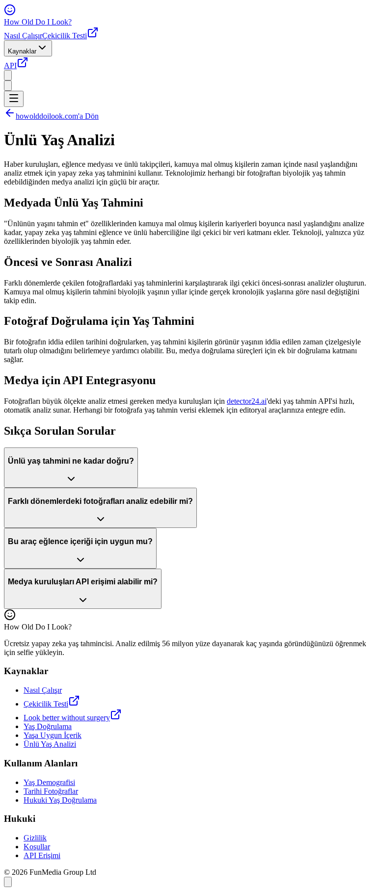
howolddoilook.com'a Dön (57, 116)
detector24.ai (247, 401)
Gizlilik (35, 838)
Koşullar (37, 846)
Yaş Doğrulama (48, 726)
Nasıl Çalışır (23, 35)
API (10, 65)
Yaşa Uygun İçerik (52, 735)
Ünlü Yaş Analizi (50, 744)
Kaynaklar (22, 51)
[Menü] (14, 99)
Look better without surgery (67, 717)
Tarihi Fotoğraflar (51, 791)
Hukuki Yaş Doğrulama (60, 800)
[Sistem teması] (8, 85)
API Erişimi (42, 855)
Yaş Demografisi (49, 782)
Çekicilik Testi (64, 35)
